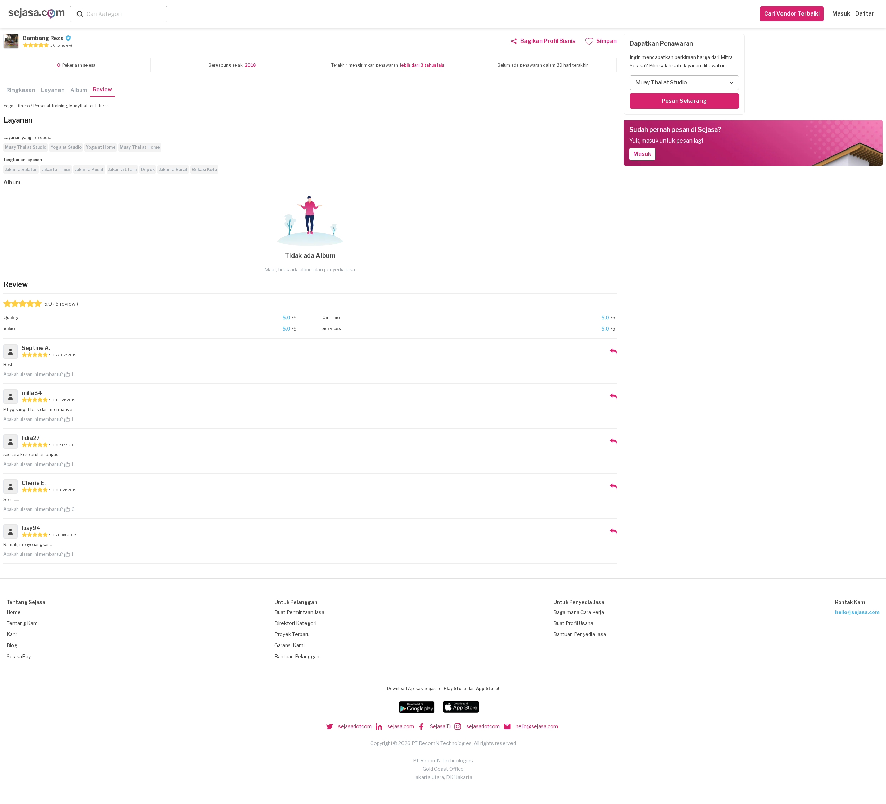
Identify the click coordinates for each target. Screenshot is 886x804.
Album (78, 90)
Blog (12, 645)
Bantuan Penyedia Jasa (579, 634)
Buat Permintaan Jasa (299, 612)
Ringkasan (20, 90)
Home (14, 612)
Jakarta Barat (173, 169)
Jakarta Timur (56, 169)
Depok (148, 169)
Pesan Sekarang (684, 101)
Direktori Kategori (295, 623)
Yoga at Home (101, 147)
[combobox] (125, 14)
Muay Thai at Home (140, 147)
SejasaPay (19, 656)
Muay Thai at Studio (25, 147)
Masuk (841, 13)
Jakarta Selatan (21, 169)
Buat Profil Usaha (573, 623)
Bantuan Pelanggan (296, 656)
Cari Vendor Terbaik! (792, 13)
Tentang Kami (23, 623)
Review (102, 89)
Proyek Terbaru (292, 634)
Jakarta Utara (122, 169)
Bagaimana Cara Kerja (578, 612)
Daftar (864, 13)
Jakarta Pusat (89, 169)
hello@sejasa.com (857, 612)
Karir (12, 634)
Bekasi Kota (204, 169)
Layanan (53, 90)
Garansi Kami (289, 645)
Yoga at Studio (66, 147)
